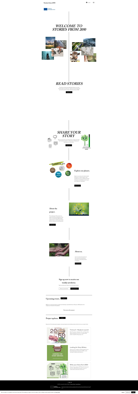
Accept (133, 392)
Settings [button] (123, 392)
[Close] (136, 392)
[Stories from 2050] (69, 382)
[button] (93, 2)
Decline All (128, 392)
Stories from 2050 (49, 3)
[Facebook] (68, 382)
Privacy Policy (72, 384)
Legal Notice (78, 384)
